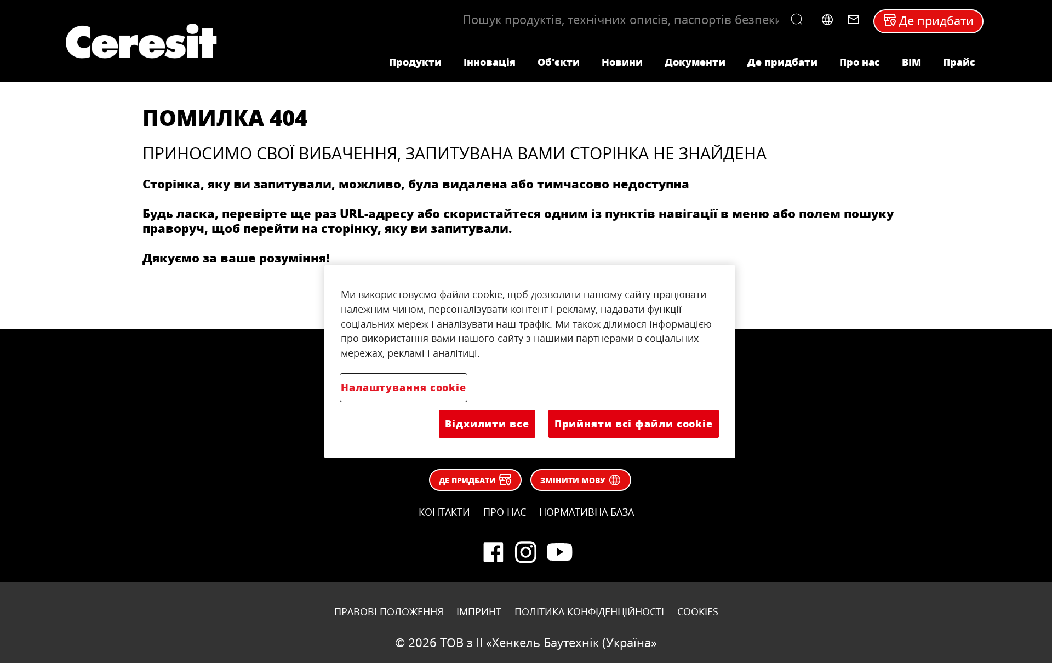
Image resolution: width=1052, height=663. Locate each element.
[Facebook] (493, 552)
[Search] (799, 20)
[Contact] (853, 19)
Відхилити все (487, 423)
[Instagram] (526, 552)
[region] (529, 361)
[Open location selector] (827, 19)
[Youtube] (558, 552)
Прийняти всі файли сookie (633, 423)
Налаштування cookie (403, 387)
